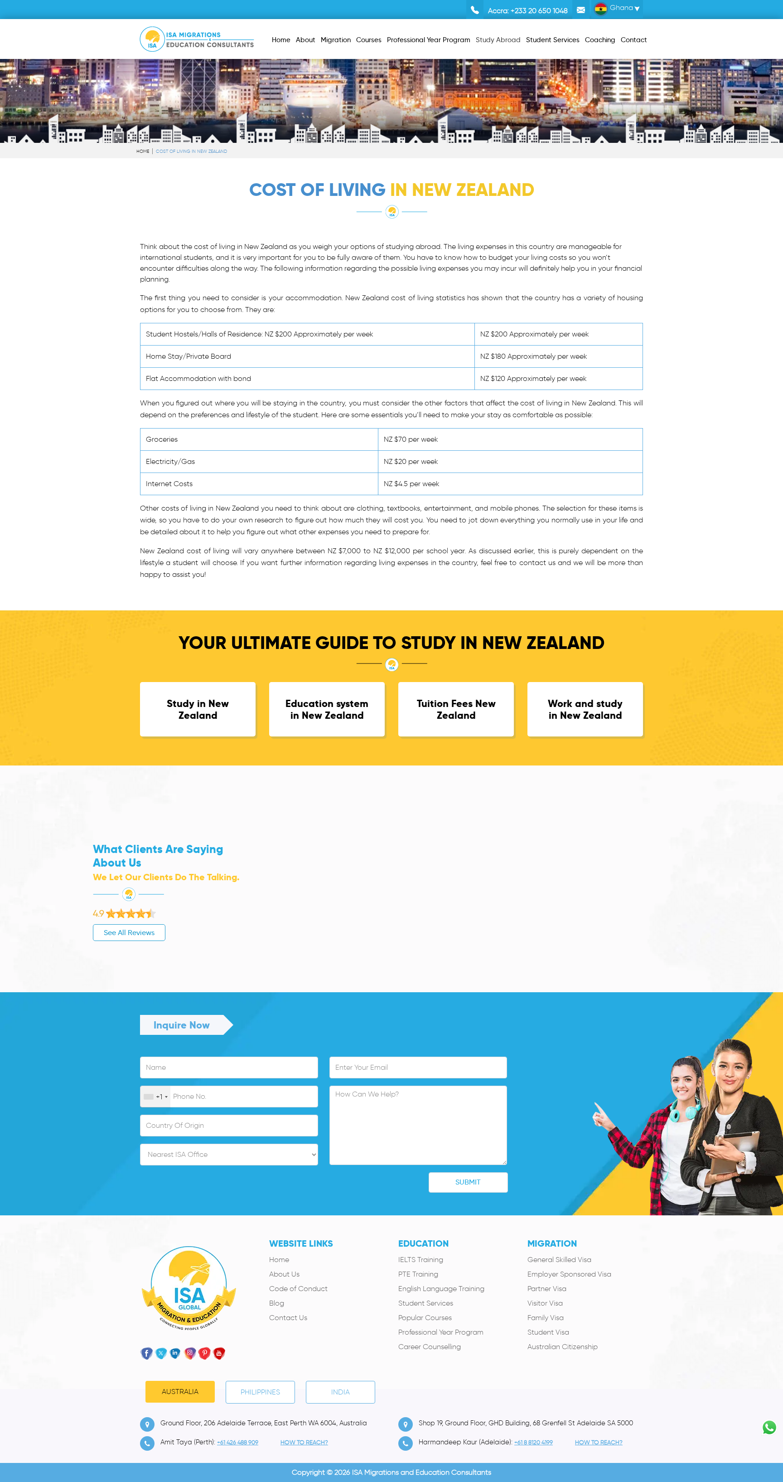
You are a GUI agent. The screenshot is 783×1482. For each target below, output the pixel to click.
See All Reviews (129, 932)
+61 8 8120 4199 (533, 1442)
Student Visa (548, 1332)
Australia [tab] (180, 1391)
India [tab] (340, 1392)
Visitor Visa (545, 1303)
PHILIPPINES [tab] (260, 1392)
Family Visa (545, 1317)
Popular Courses (425, 1317)
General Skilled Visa (559, 1259)
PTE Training (418, 1274)
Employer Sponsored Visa (569, 1274)
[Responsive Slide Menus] (197, 37)
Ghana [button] (620, 7)
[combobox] (155, 1097)
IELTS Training (420, 1259)
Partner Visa (546, 1288)
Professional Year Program (440, 1332)
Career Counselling (429, 1346)
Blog (276, 1303)
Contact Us (288, 1317)
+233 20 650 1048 (539, 10)
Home (142, 151)
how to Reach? (304, 1442)
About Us (284, 1274)
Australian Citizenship (562, 1346)
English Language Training (441, 1288)
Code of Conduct (298, 1288)
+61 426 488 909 (237, 1442)
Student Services (425, 1303)
